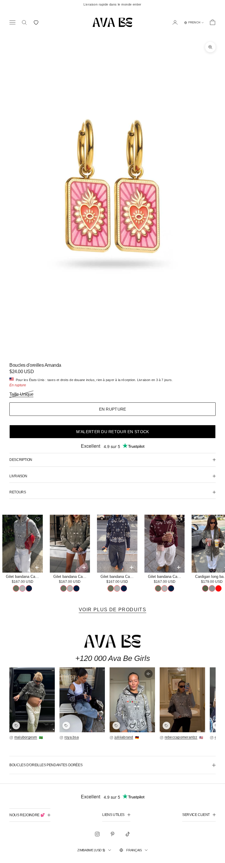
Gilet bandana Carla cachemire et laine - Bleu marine (118, 576)
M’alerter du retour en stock (112, 431)
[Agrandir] (32, 700)
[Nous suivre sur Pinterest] (112, 834)
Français (134, 850)
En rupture (112, 409)
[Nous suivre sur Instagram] (97, 834)
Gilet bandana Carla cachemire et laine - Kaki (71, 576)
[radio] (16, 588)
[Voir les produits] (16, 725)
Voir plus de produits (112, 609)
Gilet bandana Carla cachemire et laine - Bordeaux (166, 576)
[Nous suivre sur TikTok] (128, 834)
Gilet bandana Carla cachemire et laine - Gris (24, 576)
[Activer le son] (148, 674)
